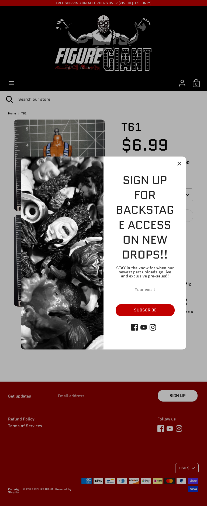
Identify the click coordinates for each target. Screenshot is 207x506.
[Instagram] (153, 327)
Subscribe (145, 310)
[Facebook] (134, 327)
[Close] (179, 163)
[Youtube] (143, 327)
